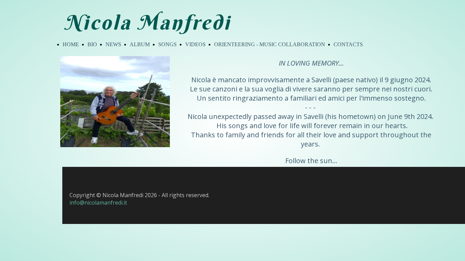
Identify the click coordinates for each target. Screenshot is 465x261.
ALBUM (140, 44)
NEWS (113, 44)
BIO (92, 44)
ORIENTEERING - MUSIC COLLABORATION (269, 44)
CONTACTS (348, 44)
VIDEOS (195, 44)
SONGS (167, 44)
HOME (71, 44)
